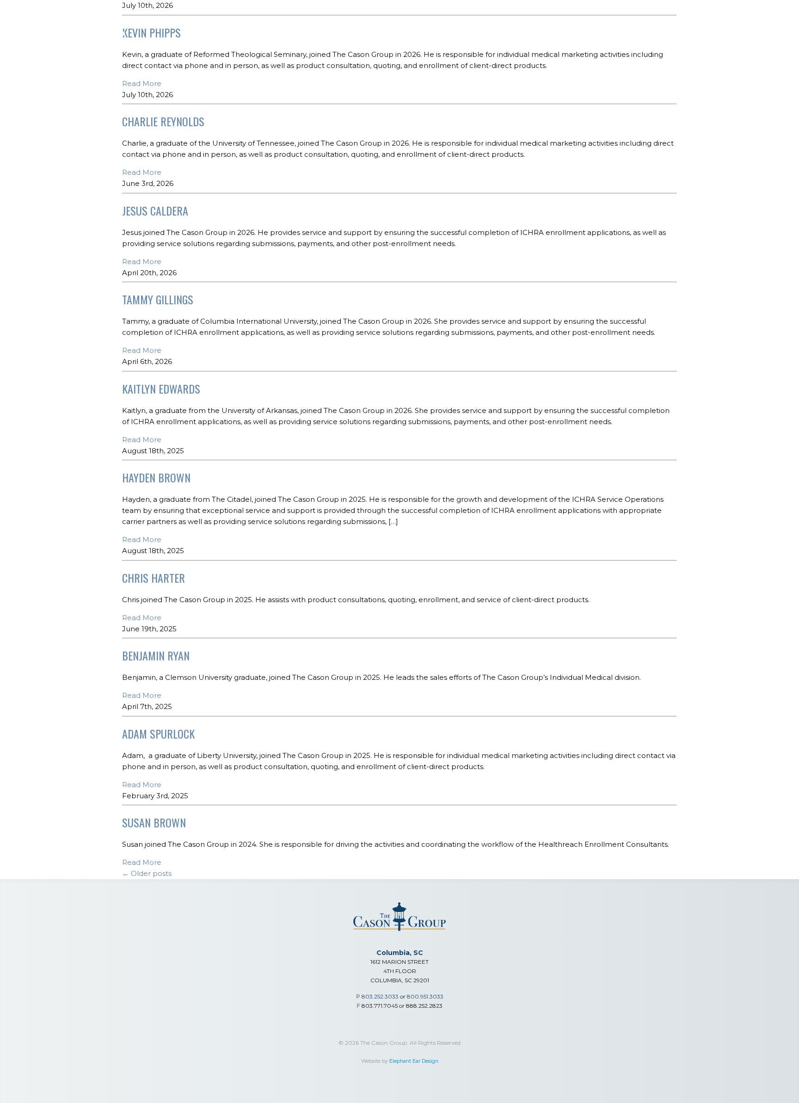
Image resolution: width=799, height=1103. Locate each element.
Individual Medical (432, 38)
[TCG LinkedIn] (734, 14)
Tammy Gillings (157, 299)
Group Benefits (347, 38)
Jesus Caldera (155, 210)
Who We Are (595, 38)
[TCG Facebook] (777, 14)
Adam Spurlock (158, 733)
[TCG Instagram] (755, 14)
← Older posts (147, 873)
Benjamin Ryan (156, 655)
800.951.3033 (425, 996)
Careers (705, 38)
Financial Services (264, 38)
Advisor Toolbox (520, 38)
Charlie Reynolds (163, 121)
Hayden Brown (156, 477)
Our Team (654, 38)
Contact (755, 38)
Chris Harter (153, 577)
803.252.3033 (380, 996)
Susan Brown (154, 822)
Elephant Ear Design (413, 1061)
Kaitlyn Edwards (161, 388)
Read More (141, 83)
